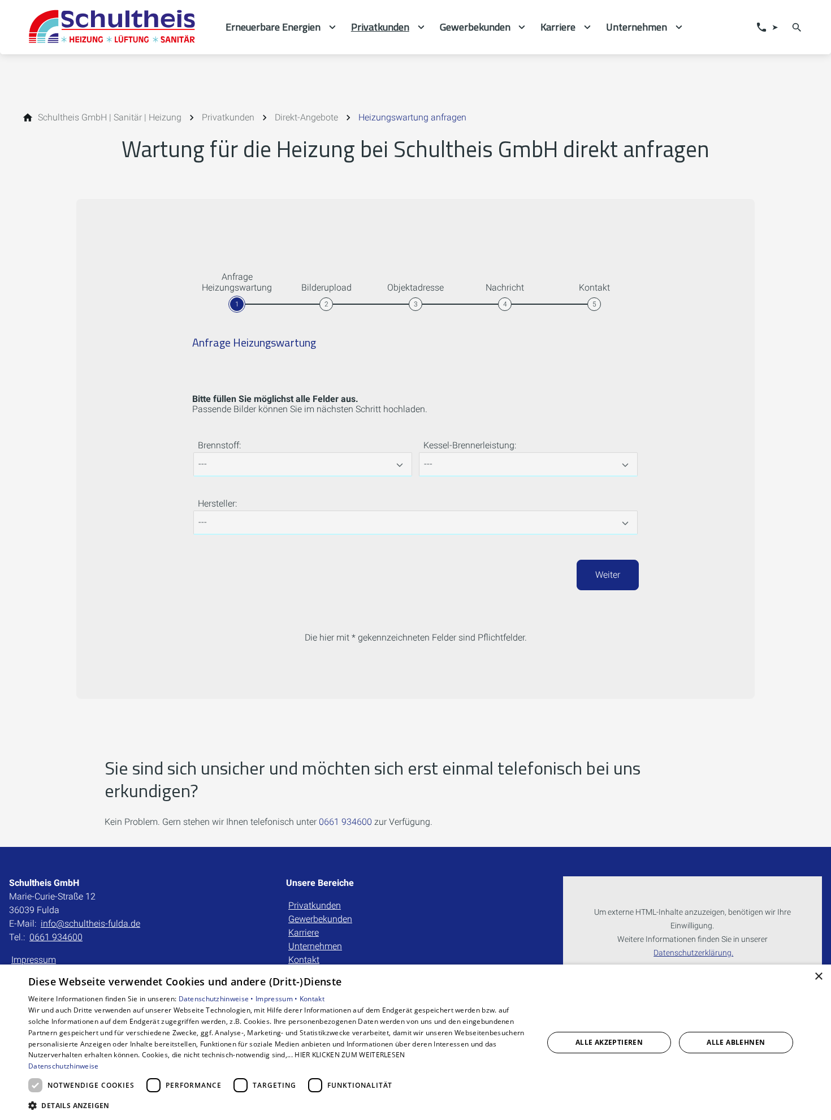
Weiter (607, 574)
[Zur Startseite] (117, 27)
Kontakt (303, 959)
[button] (278, 1105)
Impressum (33, 959)
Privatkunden (314, 905)
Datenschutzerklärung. (693, 953)
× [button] (818, 976)
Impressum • (278, 999)
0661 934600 (345, 821)
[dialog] (415, 1042)
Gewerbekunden (320, 919)
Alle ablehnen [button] (736, 1042)
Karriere (303, 932)
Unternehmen (315, 946)
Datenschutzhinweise (63, 1066)
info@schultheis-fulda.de (90, 923)
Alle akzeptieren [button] (609, 1042)
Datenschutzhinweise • (217, 999)
